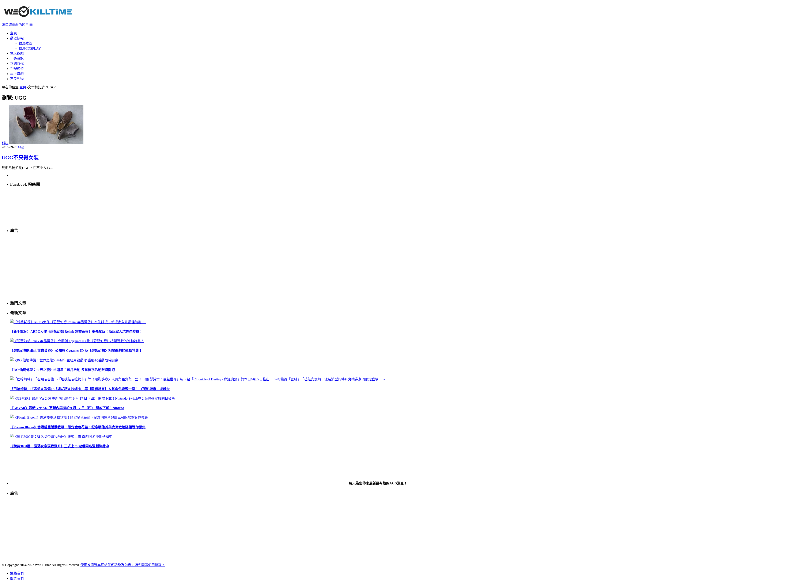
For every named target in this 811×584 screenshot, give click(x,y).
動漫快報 (17, 38)
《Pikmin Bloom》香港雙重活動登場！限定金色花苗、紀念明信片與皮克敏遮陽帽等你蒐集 (78, 427)
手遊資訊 (17, 58)
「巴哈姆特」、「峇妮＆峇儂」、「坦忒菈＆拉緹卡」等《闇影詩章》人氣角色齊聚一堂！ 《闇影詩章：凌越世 (90, 389)
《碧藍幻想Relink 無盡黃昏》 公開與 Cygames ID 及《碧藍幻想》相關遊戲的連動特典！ (76, 350)
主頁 (13, 33)
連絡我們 (17, 573)
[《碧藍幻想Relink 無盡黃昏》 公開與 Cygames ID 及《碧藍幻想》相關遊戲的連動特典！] (77, 341)
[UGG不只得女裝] (46, 143)
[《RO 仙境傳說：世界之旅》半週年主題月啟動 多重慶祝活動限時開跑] (64, 360)
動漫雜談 (25, 43)
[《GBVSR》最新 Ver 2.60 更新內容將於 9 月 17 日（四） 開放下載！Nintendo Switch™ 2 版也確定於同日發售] (92, 398)
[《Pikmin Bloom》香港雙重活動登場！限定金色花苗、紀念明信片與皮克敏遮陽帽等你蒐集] (79, 417)
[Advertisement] (137, 266)
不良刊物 (17, 79)
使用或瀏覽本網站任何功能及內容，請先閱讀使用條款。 (122, 565)
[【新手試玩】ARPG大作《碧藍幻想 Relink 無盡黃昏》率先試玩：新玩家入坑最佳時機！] (78, 322)
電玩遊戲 (17, 53)
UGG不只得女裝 (20, 157)
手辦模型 (17, 68)
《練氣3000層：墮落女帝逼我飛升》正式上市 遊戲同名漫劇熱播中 (59, 446)
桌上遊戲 (17, 74)
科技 (5, 143)
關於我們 (17, 578)
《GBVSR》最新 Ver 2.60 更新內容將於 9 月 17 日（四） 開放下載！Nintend (67, 408)
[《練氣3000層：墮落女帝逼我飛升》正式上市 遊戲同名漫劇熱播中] (61, 436)
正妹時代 (17, 63)
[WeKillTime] (38, 20)
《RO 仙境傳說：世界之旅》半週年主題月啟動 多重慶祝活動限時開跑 (62, 370)
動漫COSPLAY (30, 48)
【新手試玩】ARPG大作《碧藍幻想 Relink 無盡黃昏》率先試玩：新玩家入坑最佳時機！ (76, 331)
